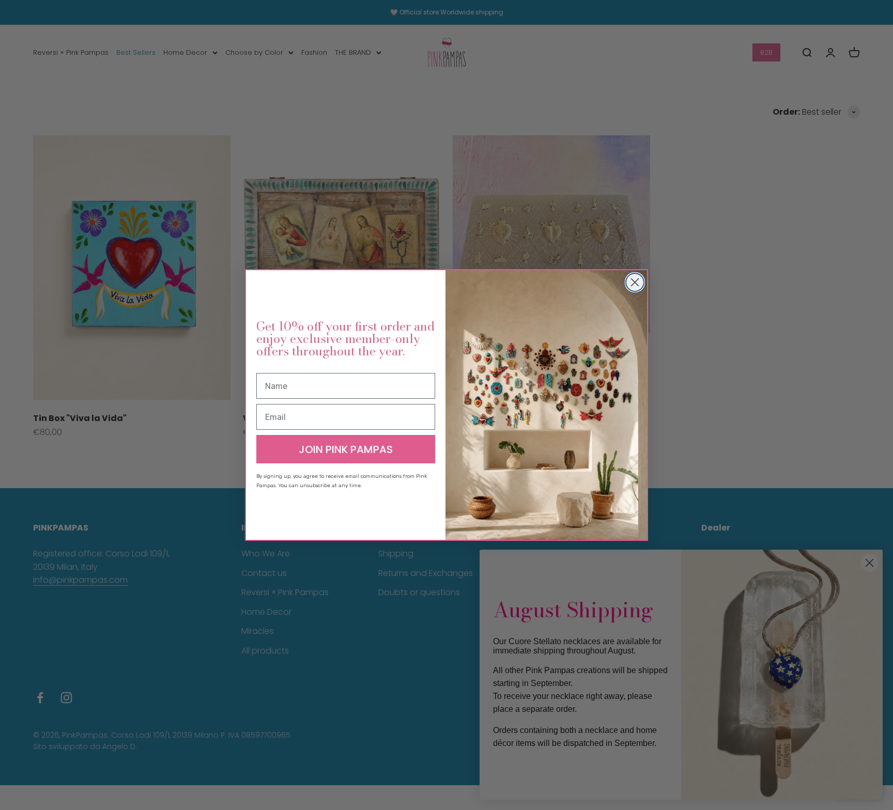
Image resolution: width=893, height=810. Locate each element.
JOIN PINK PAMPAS (346, 449)
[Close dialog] (635, 282)
